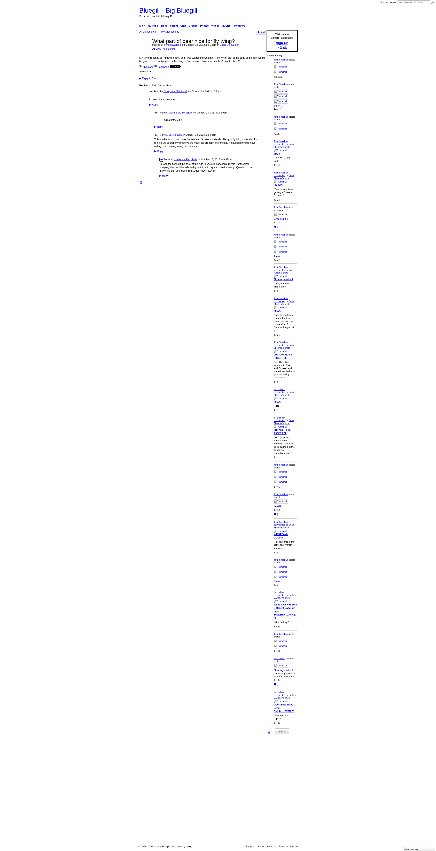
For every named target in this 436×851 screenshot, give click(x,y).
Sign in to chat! (412, 849)
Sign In (392, 2)
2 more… (278, 105)
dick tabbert (279, 389)
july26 (277, 310)
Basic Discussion (229, 44)
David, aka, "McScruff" (176, 91)
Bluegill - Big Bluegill (168, 10)
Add (262, 32)
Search (432, 2)
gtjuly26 (278, 185)
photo (287, 147)
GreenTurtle (281, 218)
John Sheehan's (284, 145)
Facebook (163, 66)
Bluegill (165, 846)
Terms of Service (288, 846)
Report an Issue (266, 846)
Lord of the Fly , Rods (185, 159)
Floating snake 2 (283, 279)
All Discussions (148, 31)
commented (279, 144)
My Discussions (170, 31)
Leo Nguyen (175, 134)
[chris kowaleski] (144, 47)
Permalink (151, 91)
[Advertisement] (277, 788)
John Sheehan (281, 59)
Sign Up (383, 2)
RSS (141, 182)
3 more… (278, 581)
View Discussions (166, 48)
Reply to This (148, 78)
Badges (250, 846)
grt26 (277, 153)
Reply (153, 104)
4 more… (278, 256)
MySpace (148, 66)
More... (282, 731)
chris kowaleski (172, 44)
